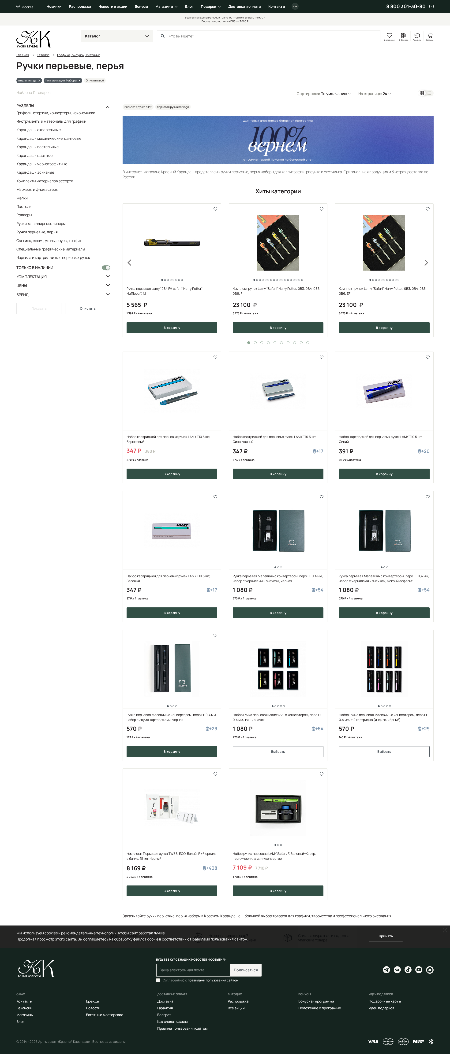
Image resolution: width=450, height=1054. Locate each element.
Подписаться (246, 970)
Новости (93, 1008)
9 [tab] (301, 342)
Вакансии (24, 1008)
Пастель (23, 206)
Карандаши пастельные (37, 146)
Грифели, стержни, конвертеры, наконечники (55, 113)
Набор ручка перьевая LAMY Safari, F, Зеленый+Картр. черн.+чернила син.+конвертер (274, 856)
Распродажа (80, 6)
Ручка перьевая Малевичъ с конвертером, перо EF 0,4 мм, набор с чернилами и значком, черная (278, 578)
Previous (127, 270)
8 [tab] (294, 342)
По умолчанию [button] (334, 93)
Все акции (236, 1008)
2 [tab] (255, 342)
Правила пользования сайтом (182, 1028)
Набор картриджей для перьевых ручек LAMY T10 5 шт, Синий (381, 439)
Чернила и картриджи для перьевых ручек (53, 257)
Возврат (164, 1014)
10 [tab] (307, 342)
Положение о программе (319, 1008)
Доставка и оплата (244, 6)
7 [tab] (288, 342)
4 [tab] (268, 342)
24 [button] (385, 93)
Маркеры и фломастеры (37, 189)
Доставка (165, 1001)
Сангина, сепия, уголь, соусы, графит (49, 240)
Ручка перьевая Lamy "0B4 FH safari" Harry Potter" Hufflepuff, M (164, 291)
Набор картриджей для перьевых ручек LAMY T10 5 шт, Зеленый (168, 578)
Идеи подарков (381, 1008)
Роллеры (24, 214)
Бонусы (141, 6)
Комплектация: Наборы (61, 80)
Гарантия (165, 1008)
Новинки (54, 6)
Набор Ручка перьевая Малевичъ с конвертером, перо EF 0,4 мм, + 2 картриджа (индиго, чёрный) (383, 717)
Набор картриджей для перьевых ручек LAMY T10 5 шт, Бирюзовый (168, 439)
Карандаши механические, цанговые (48, 138)
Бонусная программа (316, 1001)
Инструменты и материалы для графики (51, 121)
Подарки (208, 6)
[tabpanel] (172, 270)
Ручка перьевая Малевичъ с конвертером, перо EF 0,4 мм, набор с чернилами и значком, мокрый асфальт (384, 578)
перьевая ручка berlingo (173, 107)
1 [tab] (248, 342)
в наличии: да (27, 80)
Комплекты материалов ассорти (44, 181)
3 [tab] (261, 342)
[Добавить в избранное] (215, 209)
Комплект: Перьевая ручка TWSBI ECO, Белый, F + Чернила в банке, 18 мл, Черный (172, 856)
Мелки (22, 198)
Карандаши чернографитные (41, 163)
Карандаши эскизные (35, 172)
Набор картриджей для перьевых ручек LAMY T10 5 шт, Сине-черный (274, 439)
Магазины (164, 6)
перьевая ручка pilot (138, 107)
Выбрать (278, 751)
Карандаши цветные (34, 155)
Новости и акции (112, 6)
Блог (189, 6)
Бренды (92, 1001)
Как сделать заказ (172, 1021)
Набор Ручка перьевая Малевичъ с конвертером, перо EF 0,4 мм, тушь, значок (277, 717)
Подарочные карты (385, 1001)
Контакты (276, 6)
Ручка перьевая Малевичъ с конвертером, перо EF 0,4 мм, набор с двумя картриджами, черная (172, 717)
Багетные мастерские (104, 1014)
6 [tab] (281, 342)
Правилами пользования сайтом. (219, 939)
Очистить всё (95, 80)
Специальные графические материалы (50, 249)
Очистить (88, 308)
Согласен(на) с (200, 980)
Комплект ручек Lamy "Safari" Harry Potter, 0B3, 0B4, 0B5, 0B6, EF (383, 291)
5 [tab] (275, 342)
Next (429, 270)
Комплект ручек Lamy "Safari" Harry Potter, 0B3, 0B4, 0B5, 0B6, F (276, 291)
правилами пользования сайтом (213, 980)
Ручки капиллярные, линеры (41, 223)
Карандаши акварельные (38, 129)
